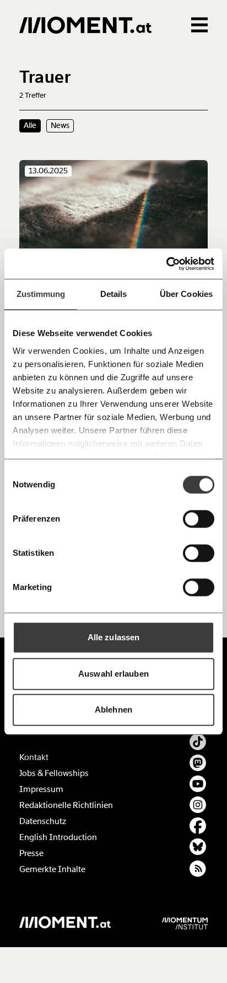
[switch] (198, 519)
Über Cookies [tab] (186, 294)
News (60, 125)
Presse (31, 853)
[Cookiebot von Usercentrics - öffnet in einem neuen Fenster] (166, 264)
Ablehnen (113, 709)
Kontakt (33, 757)
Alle (30, 125)
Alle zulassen (113, 637)
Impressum (41, 789)
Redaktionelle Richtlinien (66, 805)
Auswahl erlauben (113, 673)
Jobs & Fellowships (54, 773)
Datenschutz (42, 821)
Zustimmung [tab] (41, 294)
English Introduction (58, 837)
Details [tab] (113, 294)
